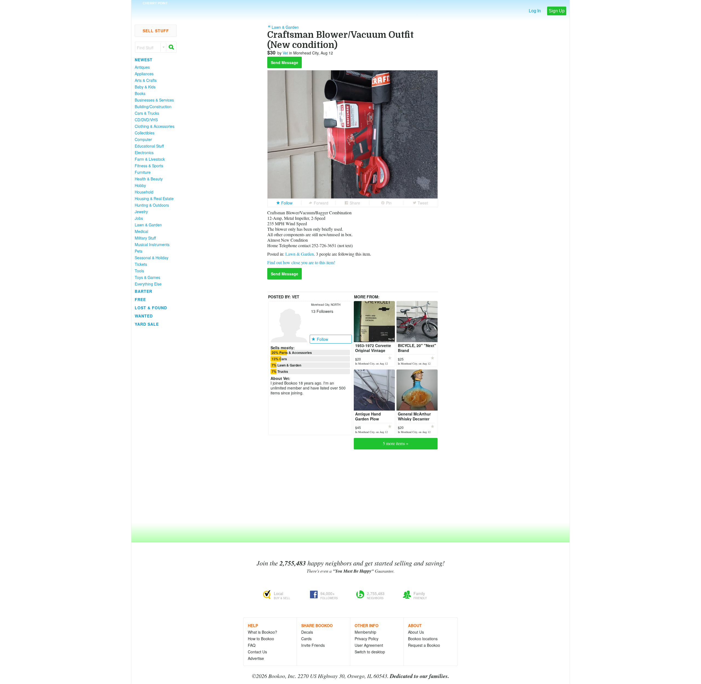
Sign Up (557, 10)
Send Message (284, 62)
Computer (143, 139)
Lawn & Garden (148, 224)
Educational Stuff (149, 146)
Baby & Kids (145, 87)
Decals (307, 632)
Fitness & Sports (149, 165)
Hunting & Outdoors (152, 205)
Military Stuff (145, 238)
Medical (141, 231)
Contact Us (257, 651)
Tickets (141, 264)
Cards (306, 638)
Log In (535, 10)
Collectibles (144, 132)
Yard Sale (147, 324)
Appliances (144, 73)
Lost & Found (151, 307)
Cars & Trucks (147, 113)
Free (140, 299)
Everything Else (148, 284)
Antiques (142, 67)
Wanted (144, 316)
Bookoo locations (423, 638)
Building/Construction (153, 106)
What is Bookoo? (262, 632)
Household (144, 192)
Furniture (143, 172)
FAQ (251, 645)
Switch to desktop (370, 651)
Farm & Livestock (150, 159)
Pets (138, 251)
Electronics (144, 152)
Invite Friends (313, 645)
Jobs (139, 218)
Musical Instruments (152, 244)
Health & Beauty (149, 178)
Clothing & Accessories (154, 126)
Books (140, 93)
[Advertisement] (153, 410)
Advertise (256, 658)
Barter (143, 291)
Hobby (140, 185)
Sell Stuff (156, 30)
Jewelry (141, 211)
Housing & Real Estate (154, 198)
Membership (365, 632)
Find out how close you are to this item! (301, 262)
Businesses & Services (154, 100)
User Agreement (369, 645)
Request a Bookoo (424, 645)
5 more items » (395, 443)
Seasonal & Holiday (151, 257)
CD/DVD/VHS (146, 119)
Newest (144, 59)
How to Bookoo (261, 638)
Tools (139, 270)
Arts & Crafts (146, 80)
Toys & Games (147, 277)
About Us (416, 632)
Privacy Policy (366, 638)
